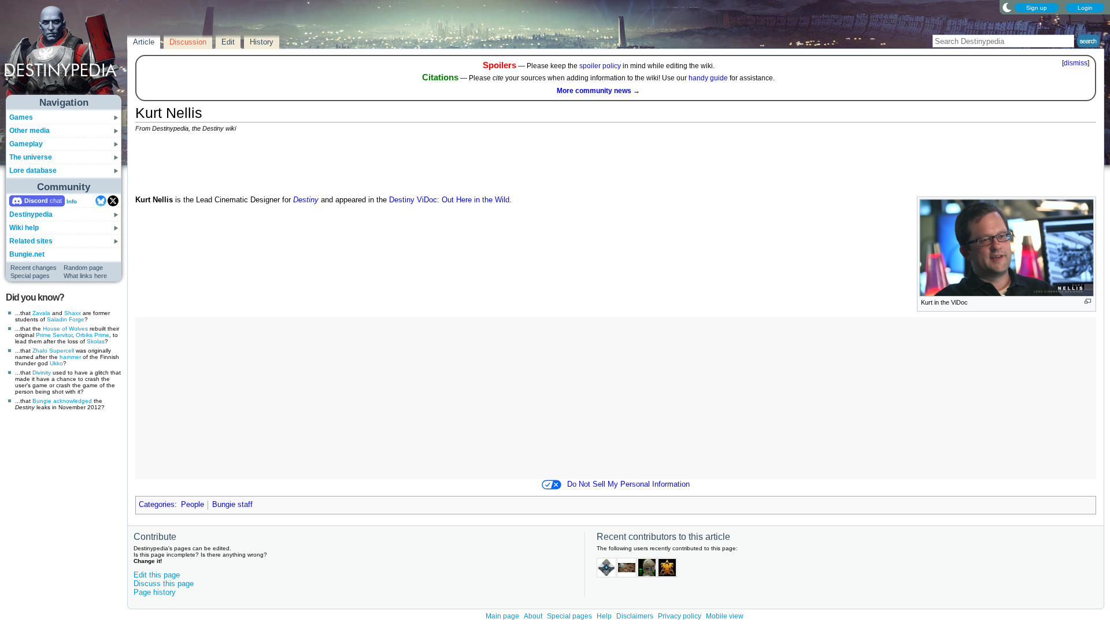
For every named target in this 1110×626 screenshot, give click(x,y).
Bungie (41, 401)
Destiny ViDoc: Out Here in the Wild (449, 200)
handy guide (708, 78)
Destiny (306, 200)
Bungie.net (27, 254)
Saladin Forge (65, 319)
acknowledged (72, 401)
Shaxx (72, 313)
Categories (157, 505)
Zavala (41, 313)
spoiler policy (600, 66)
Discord (36, 200)
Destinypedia (31, 214)
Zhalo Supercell (53, 350)
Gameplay (26, 144)
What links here (85, 275)
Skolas (96, 341)
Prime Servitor (54, 335)
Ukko (56, 363)
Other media (29, 131)
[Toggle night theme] (1007, 6)
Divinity (41, 372)
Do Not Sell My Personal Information (628, 484)
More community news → (598, 91)
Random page (83, 267)
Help (604, 616)
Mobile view (724, 616)
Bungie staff (232, 505)
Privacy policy (679, 616)
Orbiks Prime (92, 335)
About (533, 616)
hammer (70, 357)
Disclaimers (634, 616)
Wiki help (24, 228)
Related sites (31, 241)
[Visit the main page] (64, 53)
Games (21, 117)
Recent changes (33, 267)
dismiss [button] (1075, 63)
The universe (30, 157)
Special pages (30, 275)
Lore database (33, 170)
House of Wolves (65, 328)
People (192, 505)
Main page (502, 616)
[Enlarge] (1087, 301)
